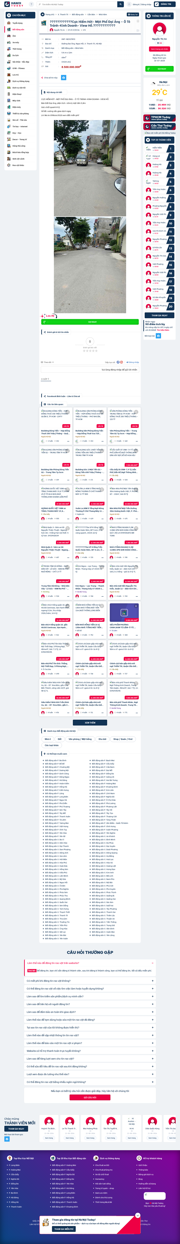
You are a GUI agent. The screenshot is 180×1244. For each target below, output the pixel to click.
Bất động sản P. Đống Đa (103, 773)
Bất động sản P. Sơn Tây (55, 809)
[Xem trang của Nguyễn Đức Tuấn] (77, 518)
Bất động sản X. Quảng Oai (104, 898)
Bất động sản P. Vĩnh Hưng (104, 826)
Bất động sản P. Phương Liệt (104, 806)
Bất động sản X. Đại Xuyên (103, 846)
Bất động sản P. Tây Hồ (102, 809)
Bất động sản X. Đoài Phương (105, 849)
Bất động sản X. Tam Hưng (57, 908)
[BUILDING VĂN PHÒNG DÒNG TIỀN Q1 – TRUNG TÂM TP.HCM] (55, 457)
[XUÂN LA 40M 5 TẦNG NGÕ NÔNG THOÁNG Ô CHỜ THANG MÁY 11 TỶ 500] (90, 496)
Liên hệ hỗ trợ (144, 1188)
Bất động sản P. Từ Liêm (55, 819)
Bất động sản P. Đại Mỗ (102, 770)
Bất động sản (78, 14)
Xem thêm (90, 722)
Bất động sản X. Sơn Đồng (56, 905)
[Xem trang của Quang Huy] (77, 596)
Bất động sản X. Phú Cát (102, 885)
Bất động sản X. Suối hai (102, 905)
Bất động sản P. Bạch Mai (103, 760)
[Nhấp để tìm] (120, 4)
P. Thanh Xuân (15, 1206)
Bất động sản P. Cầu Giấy (103, 763)
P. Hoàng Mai (15, 1169)
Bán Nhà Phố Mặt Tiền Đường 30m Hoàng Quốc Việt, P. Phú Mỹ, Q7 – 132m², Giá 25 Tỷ (123, 509)
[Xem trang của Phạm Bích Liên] (112, 480)
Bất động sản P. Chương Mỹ (57, 766)
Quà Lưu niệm (101, 1192)
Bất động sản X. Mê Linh (102, 875)
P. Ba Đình (13, 1192)
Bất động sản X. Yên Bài (55, 935)
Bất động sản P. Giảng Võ (103, 776)
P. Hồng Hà (14, 1202)
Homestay (99, 1179)
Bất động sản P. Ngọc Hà (56, 799)
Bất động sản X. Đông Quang (104, 852)
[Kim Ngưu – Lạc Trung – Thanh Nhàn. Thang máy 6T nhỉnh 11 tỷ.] (90, 574)
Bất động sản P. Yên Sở (55, 836)
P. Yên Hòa (13, 1188)
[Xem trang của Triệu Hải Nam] (77, 557)
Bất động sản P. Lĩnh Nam (103, 793)
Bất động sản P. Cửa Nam (103, 766)
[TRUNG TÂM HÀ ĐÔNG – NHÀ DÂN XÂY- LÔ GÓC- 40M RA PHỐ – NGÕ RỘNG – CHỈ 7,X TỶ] (55, 574)
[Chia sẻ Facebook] (63, 77)
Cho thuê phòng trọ (103, 1169)
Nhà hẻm (103, 14)
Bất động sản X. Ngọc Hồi (56, 882)
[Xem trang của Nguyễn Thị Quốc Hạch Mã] (112, 557)
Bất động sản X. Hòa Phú (56, 862)
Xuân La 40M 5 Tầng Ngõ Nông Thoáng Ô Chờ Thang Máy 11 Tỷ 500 (90, 509)
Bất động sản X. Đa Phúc (103, 842)
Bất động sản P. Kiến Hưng (57, 790)
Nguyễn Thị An (159, 38)
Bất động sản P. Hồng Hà (56, 786)
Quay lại (133, 14)
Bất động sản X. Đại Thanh (57, 846)
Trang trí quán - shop (104, 1188)
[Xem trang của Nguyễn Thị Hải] (112, 596)
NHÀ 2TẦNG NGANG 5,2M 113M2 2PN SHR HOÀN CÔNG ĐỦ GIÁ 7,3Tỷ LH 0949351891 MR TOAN (123, 548)
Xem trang (49, 1138)
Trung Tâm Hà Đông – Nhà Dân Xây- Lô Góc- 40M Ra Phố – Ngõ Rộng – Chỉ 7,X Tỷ (55, 587)
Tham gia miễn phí (63, 1228)
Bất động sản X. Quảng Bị (103, 895)
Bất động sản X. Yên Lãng (103, 935)
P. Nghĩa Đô (14, 1179)
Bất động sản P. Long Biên (56, 796)
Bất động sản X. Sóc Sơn (102, 902)
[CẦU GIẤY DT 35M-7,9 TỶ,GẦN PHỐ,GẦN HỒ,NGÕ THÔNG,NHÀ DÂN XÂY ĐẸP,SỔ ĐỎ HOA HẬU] (124, 457)
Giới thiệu (142, 1165)
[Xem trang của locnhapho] (43, 441)
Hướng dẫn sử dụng (147, 1183)
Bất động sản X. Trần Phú (56, 925)
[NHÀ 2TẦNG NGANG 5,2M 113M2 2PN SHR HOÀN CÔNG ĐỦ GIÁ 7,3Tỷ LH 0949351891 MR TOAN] (124, 535)
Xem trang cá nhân (159, 48)
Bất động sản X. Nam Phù (103, 879)
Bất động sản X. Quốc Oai (56, 902)
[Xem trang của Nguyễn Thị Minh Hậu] (112, 635)
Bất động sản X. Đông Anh (56, 852)
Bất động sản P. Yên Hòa (56, 832)
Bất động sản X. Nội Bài (102, 882)
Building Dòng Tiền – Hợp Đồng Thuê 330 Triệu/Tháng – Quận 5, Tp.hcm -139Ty (55, 432)
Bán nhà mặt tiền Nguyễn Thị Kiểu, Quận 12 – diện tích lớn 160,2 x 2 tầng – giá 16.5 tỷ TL (123, 587)
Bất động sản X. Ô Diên (55, 885)
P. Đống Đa (14, 1183)
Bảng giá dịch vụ (145, 1174)
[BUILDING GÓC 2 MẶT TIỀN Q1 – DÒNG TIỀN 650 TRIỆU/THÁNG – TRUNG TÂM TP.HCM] (90, 457)
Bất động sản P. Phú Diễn (56, 803)
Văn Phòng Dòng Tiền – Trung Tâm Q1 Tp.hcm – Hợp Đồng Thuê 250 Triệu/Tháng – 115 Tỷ (124, 432)
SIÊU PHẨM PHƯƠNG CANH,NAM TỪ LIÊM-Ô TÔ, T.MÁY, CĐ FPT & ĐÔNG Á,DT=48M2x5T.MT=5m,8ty (123, 626)
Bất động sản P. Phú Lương (103, 803)
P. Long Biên (14, 1165)
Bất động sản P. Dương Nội (57, 770)
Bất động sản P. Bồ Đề (54, 763)
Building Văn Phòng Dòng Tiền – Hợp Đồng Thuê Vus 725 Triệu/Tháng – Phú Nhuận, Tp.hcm (89, 432)
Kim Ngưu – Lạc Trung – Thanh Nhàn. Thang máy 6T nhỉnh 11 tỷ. (90, 587)
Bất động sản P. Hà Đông (56, 780)
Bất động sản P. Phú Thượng (57, 806)
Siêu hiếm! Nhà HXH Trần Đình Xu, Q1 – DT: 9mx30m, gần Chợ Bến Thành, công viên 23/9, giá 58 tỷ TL (55, 703)
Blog (140, 1179)
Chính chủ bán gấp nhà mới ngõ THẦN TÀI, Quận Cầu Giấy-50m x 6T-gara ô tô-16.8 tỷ (90, 664)
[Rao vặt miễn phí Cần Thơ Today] (159, 129)
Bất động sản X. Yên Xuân (56, 938)
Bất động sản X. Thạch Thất (57, 912)
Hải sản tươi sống (103, 1183)
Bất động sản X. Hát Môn (56, 859)
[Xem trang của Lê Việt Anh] (43, 673)
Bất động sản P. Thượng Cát (104, 816)
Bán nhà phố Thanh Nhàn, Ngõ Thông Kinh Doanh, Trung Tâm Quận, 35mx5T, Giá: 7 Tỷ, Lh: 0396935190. (124, 703)
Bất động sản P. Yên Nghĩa (103, 832)
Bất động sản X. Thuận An (103, 918)
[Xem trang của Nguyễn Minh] (77, 635)
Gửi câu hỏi (90, 1097)
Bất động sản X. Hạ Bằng (103, 856)
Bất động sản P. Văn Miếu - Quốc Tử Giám (110, 823)
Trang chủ (49, 14)
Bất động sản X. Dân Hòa (56, 842)
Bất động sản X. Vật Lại (55, 931)
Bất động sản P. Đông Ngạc (57, 776)
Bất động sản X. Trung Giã (103, 925)
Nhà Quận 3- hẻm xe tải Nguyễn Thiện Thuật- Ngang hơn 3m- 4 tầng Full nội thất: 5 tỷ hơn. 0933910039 (55, 548)
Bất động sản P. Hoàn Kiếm (57, 783)
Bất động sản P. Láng (54, 793)
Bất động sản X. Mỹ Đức (55, 879)
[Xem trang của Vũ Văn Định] (43, 596)
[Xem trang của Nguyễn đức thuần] (112, 518)
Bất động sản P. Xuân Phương (105, 829)
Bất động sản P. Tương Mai (57, 823)
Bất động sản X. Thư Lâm (56, 918)
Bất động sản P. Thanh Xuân (57, 816)
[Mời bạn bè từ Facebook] (158, 335)
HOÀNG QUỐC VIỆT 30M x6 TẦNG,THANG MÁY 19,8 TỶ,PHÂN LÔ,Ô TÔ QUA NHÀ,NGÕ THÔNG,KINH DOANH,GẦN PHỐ (53, 509)
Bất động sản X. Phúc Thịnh (104, 892)
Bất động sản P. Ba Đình (55, 760)
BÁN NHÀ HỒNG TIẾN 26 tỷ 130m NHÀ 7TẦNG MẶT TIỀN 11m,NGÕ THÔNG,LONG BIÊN (89, 626)
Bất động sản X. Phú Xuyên (104, 889)
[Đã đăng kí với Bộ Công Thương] (155, 1197)
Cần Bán (91, 14)
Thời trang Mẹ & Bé (103, 1202)
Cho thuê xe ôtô (102, 1165)
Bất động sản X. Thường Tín (57, 921)
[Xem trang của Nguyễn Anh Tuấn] (77, 673)
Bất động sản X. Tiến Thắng (104, 921)
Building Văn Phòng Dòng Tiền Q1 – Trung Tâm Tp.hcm (55, 471)
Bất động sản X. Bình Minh (103, 839)
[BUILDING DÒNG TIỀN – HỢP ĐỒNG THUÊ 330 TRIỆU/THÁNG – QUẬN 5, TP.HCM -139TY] (55, 418)
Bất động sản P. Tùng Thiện (104, 819)
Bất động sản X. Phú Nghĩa (57, 889)
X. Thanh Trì (63, 14)
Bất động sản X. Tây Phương (104, 908)
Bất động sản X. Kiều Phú (56, 872)
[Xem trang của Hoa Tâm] (43, 635)
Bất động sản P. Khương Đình (105, 786)
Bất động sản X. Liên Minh (56, 875)
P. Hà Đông (14, 1197)
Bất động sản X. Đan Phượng (57, 849)
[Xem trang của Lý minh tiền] (43, 557)
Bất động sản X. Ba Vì (54, 839)
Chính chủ (66, 61)
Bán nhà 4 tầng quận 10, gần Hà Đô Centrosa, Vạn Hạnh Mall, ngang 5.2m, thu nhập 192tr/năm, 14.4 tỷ (54, 626)
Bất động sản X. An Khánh (103, 836)
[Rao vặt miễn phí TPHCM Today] (159, 120)
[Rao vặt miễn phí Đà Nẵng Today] (160, 132)
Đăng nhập (134, 362)
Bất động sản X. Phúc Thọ (56, 895)
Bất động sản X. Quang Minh (57, 898)
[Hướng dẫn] (31, 4)
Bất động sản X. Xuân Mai (103, 931)
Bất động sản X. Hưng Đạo (103, 869)
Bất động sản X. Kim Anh (103, 872)
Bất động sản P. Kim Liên (103, 790)
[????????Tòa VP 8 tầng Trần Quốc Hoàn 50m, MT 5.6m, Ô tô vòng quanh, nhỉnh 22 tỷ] (90, 535)
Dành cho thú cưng (103, 1197)
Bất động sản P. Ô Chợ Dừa (104, 799)
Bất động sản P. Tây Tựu (102, 813)
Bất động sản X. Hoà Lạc (102, 859)
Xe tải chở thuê (102, 1174)
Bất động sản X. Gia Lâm (56, 856)
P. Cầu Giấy (14, 1174)
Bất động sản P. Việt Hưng (56, 826)
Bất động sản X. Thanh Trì (56, 915)
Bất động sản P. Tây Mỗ (55, 813)
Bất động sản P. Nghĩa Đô (103, 796)
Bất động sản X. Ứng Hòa (56, 928)
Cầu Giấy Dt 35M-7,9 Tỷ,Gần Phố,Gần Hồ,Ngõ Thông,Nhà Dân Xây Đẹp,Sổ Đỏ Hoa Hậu (123, 471)
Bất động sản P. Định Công (57, 773)
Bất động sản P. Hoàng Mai (104, 783)
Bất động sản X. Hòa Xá (102, 862)
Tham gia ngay (159, 315)
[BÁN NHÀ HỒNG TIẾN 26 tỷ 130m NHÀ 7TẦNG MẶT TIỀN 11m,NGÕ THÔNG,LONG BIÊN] (90, 612)
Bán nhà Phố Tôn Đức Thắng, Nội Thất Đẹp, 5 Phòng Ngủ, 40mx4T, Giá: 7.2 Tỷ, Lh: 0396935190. (54, 664)
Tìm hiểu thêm (163, 330)
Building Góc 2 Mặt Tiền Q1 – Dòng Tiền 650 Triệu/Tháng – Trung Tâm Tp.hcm (89, 471)
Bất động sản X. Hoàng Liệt (104, 865)
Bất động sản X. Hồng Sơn (56, 869)
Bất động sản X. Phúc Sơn (56, 892)
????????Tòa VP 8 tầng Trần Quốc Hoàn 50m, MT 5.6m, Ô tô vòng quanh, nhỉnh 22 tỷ (90, 548)
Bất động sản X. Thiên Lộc (103, 915)
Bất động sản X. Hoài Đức (56, 865)
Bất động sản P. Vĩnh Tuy (56, 829)
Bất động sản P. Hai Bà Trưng (105, 780)
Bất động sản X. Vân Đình (103, 928)
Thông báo (143, 1169)
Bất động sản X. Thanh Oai (104, 912)
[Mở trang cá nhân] (149, 148)
